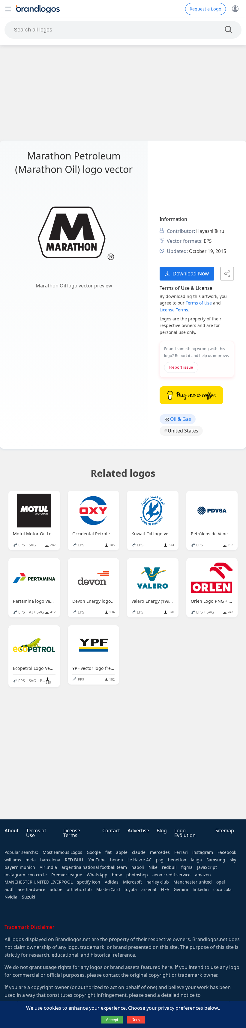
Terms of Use (199, 303)
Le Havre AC (140, 860)
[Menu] (8, 9)
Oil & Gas (180, 419)
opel (220, 882)
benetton (177, 860)
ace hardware (31, 889)
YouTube (97, 860)
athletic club (79, 889)
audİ (8, 889)
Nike (153, 867)
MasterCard (108, 889)
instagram (202, 852)
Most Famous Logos (62, 852)
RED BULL (74, 860)
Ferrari (181, 852)
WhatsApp (97, 875)
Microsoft (132, 882)
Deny (135, 1020)
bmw (117, 875)
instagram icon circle (25, 875)
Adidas (111, 882)
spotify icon (88, 882)
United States (183, 431)
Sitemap (224, 830)
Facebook (227, 852)
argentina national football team (94, 867)
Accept (112, 1020)
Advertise (138, 830)
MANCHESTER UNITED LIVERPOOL (38, 882)
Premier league (66, 875)
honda (116, 860)
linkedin (201, 889)
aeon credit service (171, 875)
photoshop (137, 875)
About (11, 830)
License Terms (71, 833)
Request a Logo (205, 9)
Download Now (190, 273)
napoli (137, 867)
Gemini (181, 889)
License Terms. (174, 310)
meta (31, 860)
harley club (157, 882)
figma (187, 867)
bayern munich (19, 867)
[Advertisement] (123, 93)
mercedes (160, 852)
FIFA (165, 889)
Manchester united (192, 882)
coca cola (222, 889)
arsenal (148, 889)
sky (233, 860)
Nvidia (10, 897)
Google (94, 852)
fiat (108, 852)
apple (122, 852)
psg (160, 860)
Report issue (181, 367)
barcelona (50, 860)
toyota (130, 889)
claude (139, 852)
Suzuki (28, 897)
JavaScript (207, 867)
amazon (203, 875)
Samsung (215, 860)
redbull (169, 867)
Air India (48, 867)
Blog (162, 830)
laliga (196, 860)
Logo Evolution (185, 833)
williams (12, 860)
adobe (56, 889)
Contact (111, 830)
